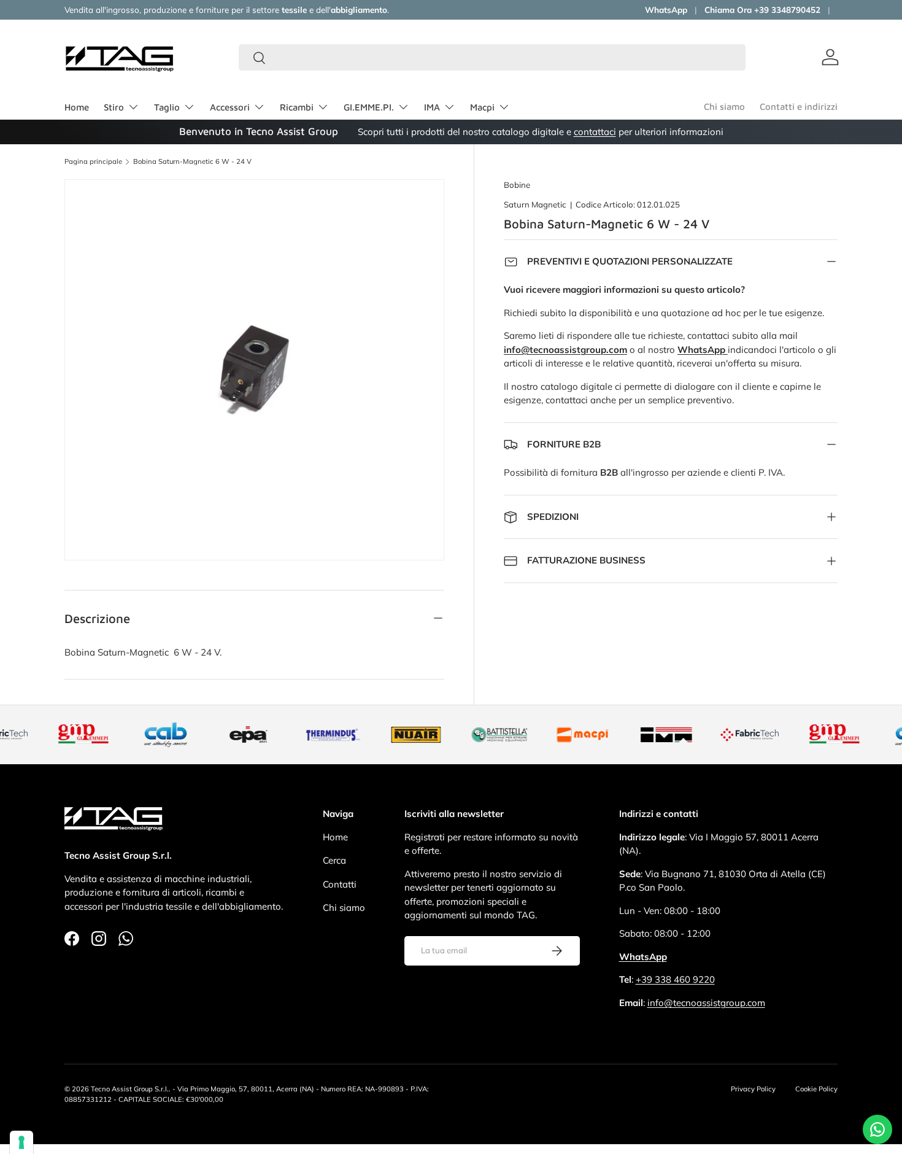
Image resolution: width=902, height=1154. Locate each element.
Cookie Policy (816, 1089)
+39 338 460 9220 (675, 979)
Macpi (482, 107)
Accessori (230, 107)
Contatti (340, 884)
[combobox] (492, 57)
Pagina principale (93, 161)
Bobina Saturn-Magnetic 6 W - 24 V (192, 161)
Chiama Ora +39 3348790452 (762, 9)
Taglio (167, 107)
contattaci (595, 131)
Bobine (517, 185)
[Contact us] (877, 1129)
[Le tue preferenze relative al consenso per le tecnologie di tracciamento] (21, 1142)
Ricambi (297, 107)
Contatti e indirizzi (799, 106)
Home (76, 107)
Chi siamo (724, 106)
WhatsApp (666, 9)
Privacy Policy (753, 1089)
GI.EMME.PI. (369, 107)
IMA (432, 107)
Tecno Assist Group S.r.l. (130, 1089)
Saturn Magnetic (535, 204)
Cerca (334, 860)
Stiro (114, 107)
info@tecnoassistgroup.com (706, 1003)
